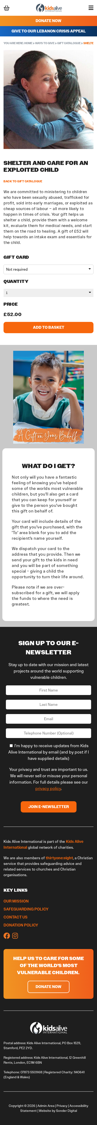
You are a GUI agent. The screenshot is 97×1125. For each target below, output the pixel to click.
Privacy (62, 1106)
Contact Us (16, 917)
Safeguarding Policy (26, 909)
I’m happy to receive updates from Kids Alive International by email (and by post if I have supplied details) (48, 752)
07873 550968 (31, 1072)
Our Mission (16, 901)
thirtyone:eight (59, 857)
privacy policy (48, 788)
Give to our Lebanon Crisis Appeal (49, 31)
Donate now (48, 986)
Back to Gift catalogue (23, 181)
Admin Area (45, 1106)
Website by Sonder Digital (58, 1111)
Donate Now (48, 20)
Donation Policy (21, 925)
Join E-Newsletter (48, 806)
